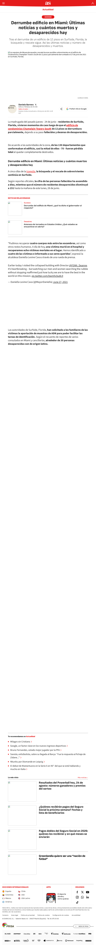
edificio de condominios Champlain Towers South (43, 127)
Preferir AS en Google (78, 109)
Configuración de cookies (60, 915)
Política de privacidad (28, 915)
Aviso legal (14, 915)
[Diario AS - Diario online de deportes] (48, 3)
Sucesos (27, 203)
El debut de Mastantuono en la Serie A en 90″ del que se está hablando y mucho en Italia (45, 767)
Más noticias (82, 778)
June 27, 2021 (60, 282)
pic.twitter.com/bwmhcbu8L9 (47, 276)
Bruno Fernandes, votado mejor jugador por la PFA (35, 750)
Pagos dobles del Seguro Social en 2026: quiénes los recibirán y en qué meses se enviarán (63, 834)
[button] (61, 109)
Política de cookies (43, 915)
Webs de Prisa (83, 926)
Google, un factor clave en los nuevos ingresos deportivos (38, 746)
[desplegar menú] (3, 3)
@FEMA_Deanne (78, 265)
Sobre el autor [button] (23, 109)
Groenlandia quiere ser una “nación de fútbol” (62, 857)
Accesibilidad (76, 915)
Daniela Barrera (26, 104)
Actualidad (48, 9)
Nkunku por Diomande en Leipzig (26, 761)
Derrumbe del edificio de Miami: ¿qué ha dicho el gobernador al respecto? (53, 206)
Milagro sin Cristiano (20, 741)
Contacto (5, 915)
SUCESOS (48, 17)
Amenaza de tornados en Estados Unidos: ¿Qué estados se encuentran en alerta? (51, 225)
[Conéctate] (92, 3)
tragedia (30, 171)
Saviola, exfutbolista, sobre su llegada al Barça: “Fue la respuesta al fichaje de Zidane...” (48, 756)
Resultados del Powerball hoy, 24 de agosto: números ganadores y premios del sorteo (62, 785)
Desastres (28, 221)
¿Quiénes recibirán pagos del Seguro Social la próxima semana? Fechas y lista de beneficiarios (61, 810)
